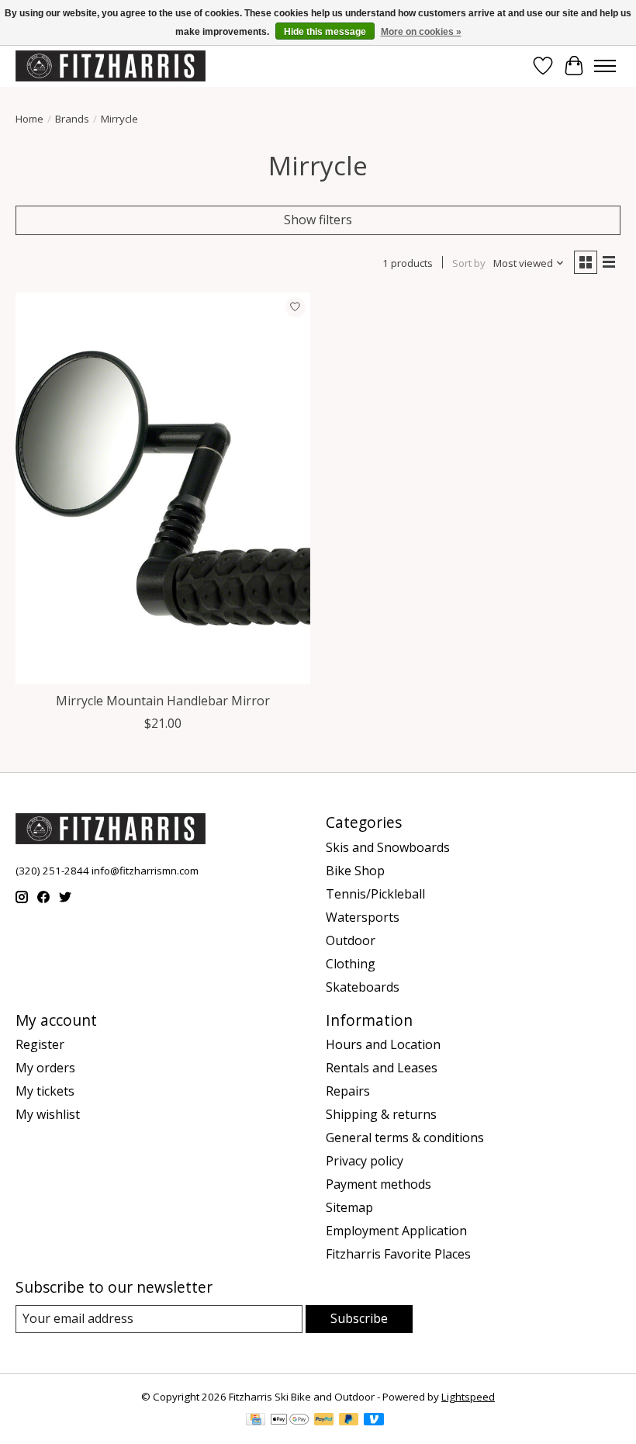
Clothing (350, 963)
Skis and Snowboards (388, 847)
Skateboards (362, 987)
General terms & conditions (405, 1137)
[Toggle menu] (604, 65)
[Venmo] (374, 1420)
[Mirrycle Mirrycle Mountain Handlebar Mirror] (163, 488)
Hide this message (325, 31)
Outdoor (350, 940)
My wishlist (48, 1114)
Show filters (318, 219)
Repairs (348, 1090)
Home (29, 119)
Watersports (362, 917)
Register (40, 1044)
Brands (72, 119)
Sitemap (349, 1207)
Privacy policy (364, 1160)
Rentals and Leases (381, 1067)
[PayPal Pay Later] (349, 1420)
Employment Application (396, 1230)
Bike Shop (355, 870)
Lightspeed (468, 1397)
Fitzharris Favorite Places (398, 1253)
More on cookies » (421, 31)
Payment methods (378, 1184)
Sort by (469, 263)
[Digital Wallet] (290, 1420)
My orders (45, 1067)
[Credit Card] (255, 1420)
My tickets (45, 1090)
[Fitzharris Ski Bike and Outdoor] (111, 65)
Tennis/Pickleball (375, 893)
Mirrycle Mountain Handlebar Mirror (163, 700)
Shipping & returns (381, 1114)
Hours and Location (383, 1044)
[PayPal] (324, 1420)
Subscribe (359, 1318)
